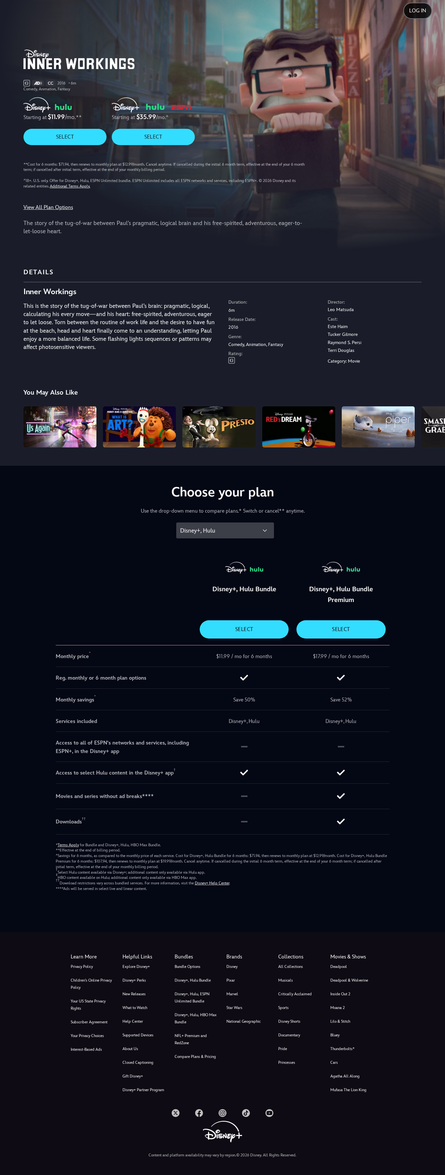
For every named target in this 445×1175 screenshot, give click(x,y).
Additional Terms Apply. (70, 186)
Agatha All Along (345, 1076)
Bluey (334, 1035)
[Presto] (218, 426)
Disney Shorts (289, 1021)
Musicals (285, 980)
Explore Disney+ (136, 966)
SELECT (65, 137)
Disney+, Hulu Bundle (193, 980)
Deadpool (338, 966)
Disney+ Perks (134, 980)
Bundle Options (187, 966)
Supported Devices (137, 1035)
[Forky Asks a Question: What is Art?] (139, 426)
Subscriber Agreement (89, 1022)
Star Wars (234, 1007)
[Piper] (378, 426)
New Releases (134, 994)
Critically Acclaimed (295, 994)
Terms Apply (68, 845)
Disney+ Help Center (212, 883)
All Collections (290, 966)
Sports (283, 1007)
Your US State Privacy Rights (88, 1005)
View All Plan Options (48, 207)
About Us (130, 1049)
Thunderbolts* (342, 1049)
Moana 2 (337, 1007)
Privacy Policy (82, 966)
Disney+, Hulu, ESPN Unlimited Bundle (192, 997)
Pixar (230, 980)
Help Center (132, 1021)
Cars (334, 1062)
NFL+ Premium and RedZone (191, 1039)
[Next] (432, 426)
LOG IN (417, 11)
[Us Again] (59, 426)
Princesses (286, 1062)
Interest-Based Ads (86, 1049)
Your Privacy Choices (87, 1035)
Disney (231, 966)
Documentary (289, 1035)
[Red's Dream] (298, 426)
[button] (144, 957)
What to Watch (134, 1007)
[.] (175, 1113)
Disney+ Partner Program (143, 1090)
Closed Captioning (137, 1062)
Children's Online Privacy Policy (91, 984)
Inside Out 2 (340, 994)
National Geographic (243, 1021)
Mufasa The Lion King (348, 1090)
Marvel (232, 994)
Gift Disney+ (132, 1076)
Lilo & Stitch (340, 1021)
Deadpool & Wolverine (349, 980)
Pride (282, 1049)
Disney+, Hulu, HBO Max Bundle (196, 1018)
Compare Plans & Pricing (195, 1056)
